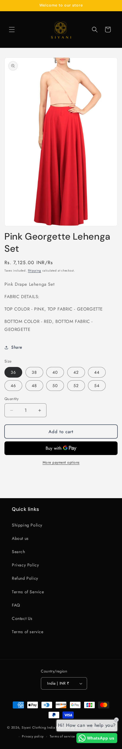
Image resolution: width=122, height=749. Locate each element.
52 (76, 386)
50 (55, 386)
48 (34, 386)
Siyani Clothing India (38, 727)
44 (96, 372)
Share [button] (16, 347)
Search (18, 552)
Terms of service (28, 632)
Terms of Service (28, 592)
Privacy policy (33, 736)
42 (76, 372)
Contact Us (22, 618)
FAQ (16, 605)
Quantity (11, 399)
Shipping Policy (27, 525)
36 (13, 372)
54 (96, 386)
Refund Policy (25, 578)
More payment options (61, 462)
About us (20, 538)
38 (34, 372)
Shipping (34, 270)
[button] (11, 29)
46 (13, 386)
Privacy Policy (25, 565)
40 (55, 372)
